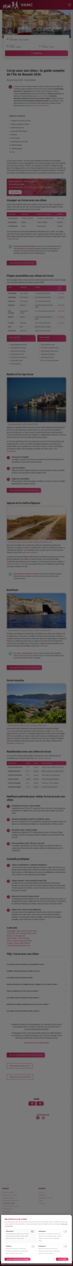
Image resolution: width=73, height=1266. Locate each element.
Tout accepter (62, 1259)
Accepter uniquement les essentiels (17, 1259)
